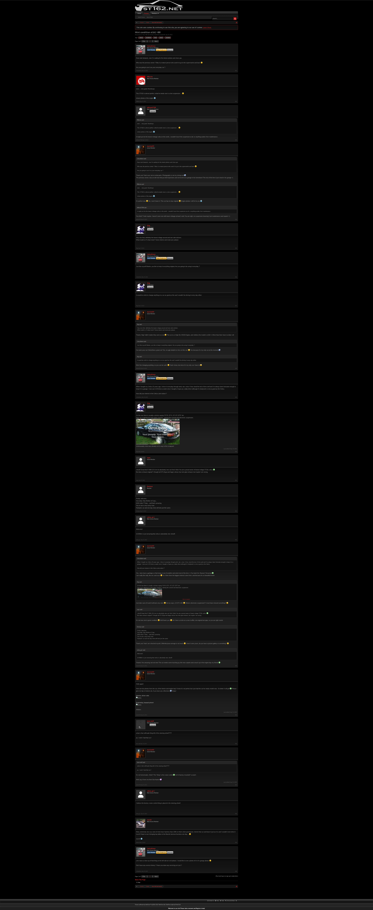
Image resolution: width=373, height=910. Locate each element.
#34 (236, 666)
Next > (156, 41)
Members (154, 13)
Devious (150, 486)
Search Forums (141, 17)
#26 (236, 277)
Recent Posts (150, 17)
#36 (236, 743)
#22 (236, 101)
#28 (236, 368)
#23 (236, 140)
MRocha (150, 77)
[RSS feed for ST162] (236, 901)
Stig (148, 226)
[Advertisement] (186, 893)
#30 (236, 451)
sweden (168, 37)
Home (139, 13)
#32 (236, 511)
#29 (236, 397)
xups (148, 458)
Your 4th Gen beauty (148, 35)
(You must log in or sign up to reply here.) (227, 876)
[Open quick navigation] (236, 22)
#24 (236, 219)
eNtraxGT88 (151, 108)
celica (141, 37)
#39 (236, 842)
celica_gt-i (151, 517)
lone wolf (150, 721)
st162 (161, 37)
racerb (149, 820)
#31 (236, 480)
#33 (236, 539)
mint (155, 37)
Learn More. (207, 27)
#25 (236, 248)
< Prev (143, 41)
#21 (236, 70)
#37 (236, 785)
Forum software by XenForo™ (150, 904)
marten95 (162, 35)
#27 (236, 305)
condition (148, 37)
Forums (146, 13)
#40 (236, 871)
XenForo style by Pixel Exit (173, 904)
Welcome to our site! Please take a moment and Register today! (186, 908)
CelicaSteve (151, 46)
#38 (236, 813)
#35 (236, 715)
